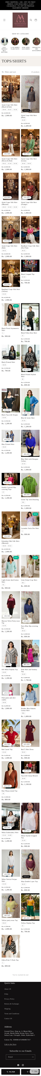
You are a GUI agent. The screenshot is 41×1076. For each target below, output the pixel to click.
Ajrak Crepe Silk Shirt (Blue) (29, 116)
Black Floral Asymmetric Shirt (10, 329)
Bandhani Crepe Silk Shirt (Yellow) (11, 290)
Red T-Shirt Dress (27, 749)
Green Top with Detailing (30, 499)
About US (7, 989)
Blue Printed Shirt (8, 444)
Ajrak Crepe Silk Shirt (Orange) (29, 203)
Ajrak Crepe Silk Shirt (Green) (29, 160)
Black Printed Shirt (8, 362)
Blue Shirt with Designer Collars (29, 460)
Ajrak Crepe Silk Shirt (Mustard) (9, 203)
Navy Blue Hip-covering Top (29, 627)
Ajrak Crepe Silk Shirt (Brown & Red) (9, 160)
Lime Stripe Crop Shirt (29, 580)
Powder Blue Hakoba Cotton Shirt (28, 709)
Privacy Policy (9, 999)
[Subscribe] (32, 1057)
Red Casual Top (7, 749)
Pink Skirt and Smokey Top (29, 670)
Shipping (7, 1009)
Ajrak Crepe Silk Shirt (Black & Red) (9, 106)
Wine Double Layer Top (29, 881)
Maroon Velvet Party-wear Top (11, 622)
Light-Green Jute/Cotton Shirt (10, 581)
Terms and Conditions (11, 1013)
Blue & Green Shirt (28, 418)
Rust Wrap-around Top (9, 791)
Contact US (8, 1018)
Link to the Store (10, 1044)
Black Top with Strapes (10, 415)
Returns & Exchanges (11, 1004)
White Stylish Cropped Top (29, 837)
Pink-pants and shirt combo (9, 699)
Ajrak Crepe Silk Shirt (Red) (9, 247)
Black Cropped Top (27, 274)
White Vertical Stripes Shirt (9, 880)
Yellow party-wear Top (10, 920)
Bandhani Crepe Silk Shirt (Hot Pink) (30, 247)
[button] (4, 20)
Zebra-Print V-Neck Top (10, 960)
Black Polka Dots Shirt (29, 333)
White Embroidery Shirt (10, 832)
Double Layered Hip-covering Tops (9, 488)
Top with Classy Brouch (29, 776)
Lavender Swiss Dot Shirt (30, 528)
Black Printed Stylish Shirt (28, 375)
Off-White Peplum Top (10, 669)
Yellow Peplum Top (28, 923)
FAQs (6, 994)
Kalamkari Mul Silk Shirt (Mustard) (10, 542)
